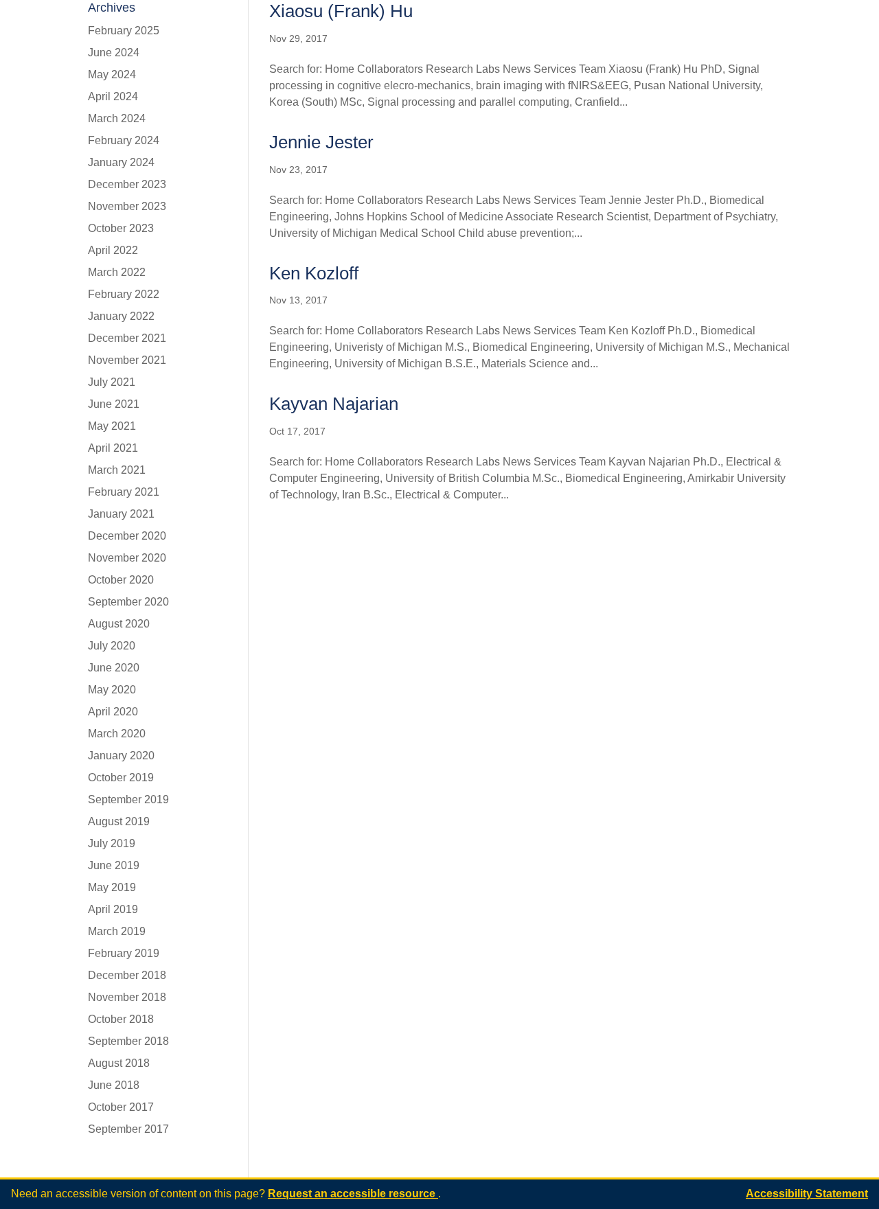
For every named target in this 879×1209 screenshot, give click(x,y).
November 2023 (127, 206)
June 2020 (113, 667)
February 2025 (123, 30)
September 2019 (128, 799)
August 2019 (119, 821)
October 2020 (121, 580)
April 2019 (113, 909)
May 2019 (112, 887)
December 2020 (127, 536)
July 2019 (111, 843)
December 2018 (127, 975)
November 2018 (127, 997)
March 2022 (117, 272)
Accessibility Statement (807, 1193)
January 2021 (121, 514)
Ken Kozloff (313, 273)
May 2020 (112, 689)
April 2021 (113, 448)
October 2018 (121, 1019)
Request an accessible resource (353, 1193)
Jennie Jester (321, 142)
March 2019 (117, 931)
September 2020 (128, 602)
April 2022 (113, 250)
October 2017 (121, 1107)
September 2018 (128, 1041)
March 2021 (117, 470)
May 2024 (112, 74)
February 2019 (123, 953)
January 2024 (121, 162)
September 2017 (128, 1129)
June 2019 (113, 865)
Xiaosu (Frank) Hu (341, 11)
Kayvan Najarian (333, 403)
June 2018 (113, 1085)
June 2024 (113, 52)
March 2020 (117, 733)
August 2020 (119, 624)
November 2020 (127, 558)
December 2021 (127, 338)
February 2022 (123, 294)
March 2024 (117, 118)
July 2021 (111, 382)
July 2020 (111, 646)
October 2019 (121, 777)
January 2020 (121, 755)
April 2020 (113, 711)
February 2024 (123, 140)
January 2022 (121, 316)
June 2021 (113, 404)
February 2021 (123, 492)
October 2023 (121, 228)
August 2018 (119, 1063)
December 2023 (127, 184)
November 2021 (127, 360)
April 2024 (113, 96)
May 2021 (112, 426)
